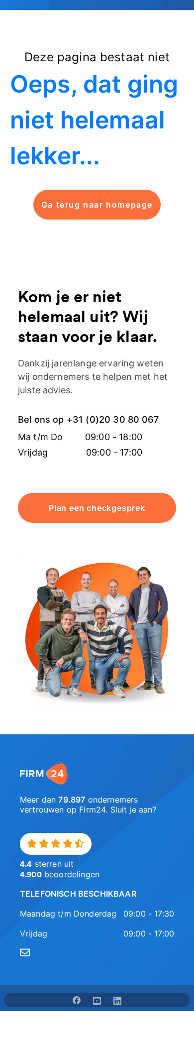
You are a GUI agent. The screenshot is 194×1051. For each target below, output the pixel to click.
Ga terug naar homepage (97, 205)
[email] (97, 952)
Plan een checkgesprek (97, 508)
